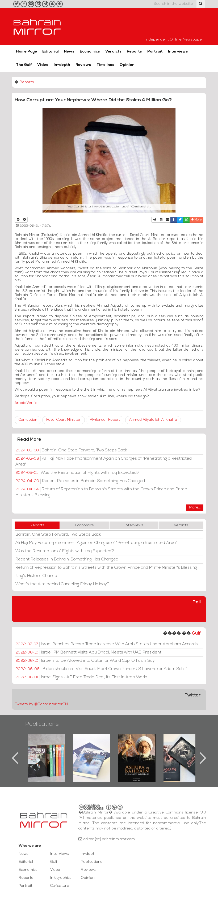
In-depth (62, 65)
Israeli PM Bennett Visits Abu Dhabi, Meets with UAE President (88, 652)
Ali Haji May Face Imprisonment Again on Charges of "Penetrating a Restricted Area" (103, 461)
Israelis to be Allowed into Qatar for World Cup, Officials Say (85, 661)
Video (42, 65)
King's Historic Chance (36, 576)
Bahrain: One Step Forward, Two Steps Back (71, 450)
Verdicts (113, 52)
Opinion (127, 65)
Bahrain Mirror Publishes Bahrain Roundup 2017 (47, 749)
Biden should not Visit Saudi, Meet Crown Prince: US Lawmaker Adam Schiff (101, 669)
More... (195, 508)
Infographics (61, 878)
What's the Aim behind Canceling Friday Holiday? (62, 584)
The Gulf (24, 65)
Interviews (178, 52)
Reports (134, 52)
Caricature (59, 886)
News (69, 52)
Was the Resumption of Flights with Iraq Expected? (77, 473)
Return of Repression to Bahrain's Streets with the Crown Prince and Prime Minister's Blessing (101, 492)
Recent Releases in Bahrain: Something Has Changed (80, 481)
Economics (90, 52)
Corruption (28, 420)
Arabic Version (27, 403)
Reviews (83, 65)
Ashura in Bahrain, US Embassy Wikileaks (92, 749)
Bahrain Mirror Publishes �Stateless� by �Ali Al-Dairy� (137, 749)
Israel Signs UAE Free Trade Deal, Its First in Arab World (81, 677)
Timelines (105, 65)
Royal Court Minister (63, 420)
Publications (42, 724)
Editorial (50, 52)
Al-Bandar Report (105, 420)
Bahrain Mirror (37, 26)
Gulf (196, 633)
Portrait (155, 52)
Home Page (26, 52)
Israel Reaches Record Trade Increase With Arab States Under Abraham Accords (106, 644)
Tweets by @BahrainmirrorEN (41, 704)
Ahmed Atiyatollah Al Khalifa (153, 420)
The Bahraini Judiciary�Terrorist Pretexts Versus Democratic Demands (183, 753)
